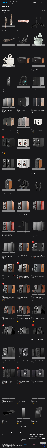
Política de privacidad (15, 445)
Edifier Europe (5, 444)
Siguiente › (25, 426)
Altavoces (3, 434)
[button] (39, 2)
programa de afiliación (14, 438)
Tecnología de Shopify (4, 445)
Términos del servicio (20, 445)
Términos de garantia (22, 438)
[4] (44, 10)
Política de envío (4, 446)
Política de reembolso (9, 445)
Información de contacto (9, 446)
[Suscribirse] (43, 438)
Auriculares (3, 435)
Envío (21, 434)
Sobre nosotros (13, 434)
